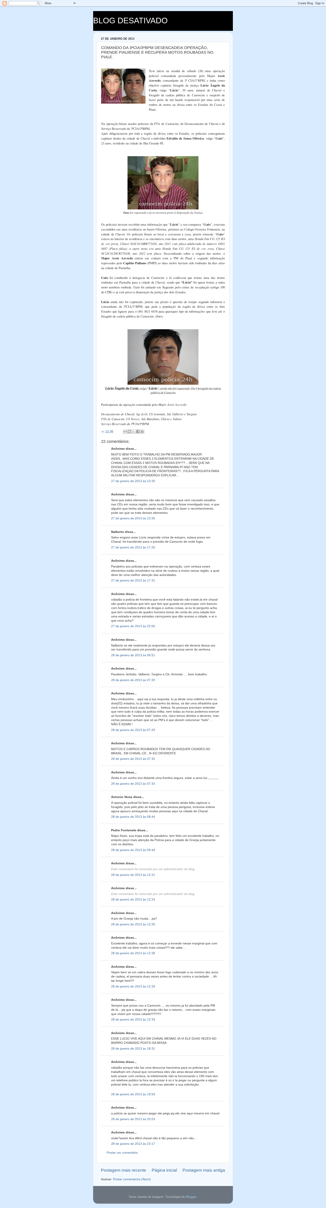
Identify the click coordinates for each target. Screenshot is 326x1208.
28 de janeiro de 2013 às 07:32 (133, 759)
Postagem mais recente (123, 1170)
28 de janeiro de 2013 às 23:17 (133, 1143)
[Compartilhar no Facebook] (138, 431)
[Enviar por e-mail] (125, 431)
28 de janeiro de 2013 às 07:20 (133, 680)
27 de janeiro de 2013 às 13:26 (133, 518)
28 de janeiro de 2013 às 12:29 (133, 986)
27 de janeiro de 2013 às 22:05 (133, 626)
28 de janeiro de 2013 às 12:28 (133, 953)
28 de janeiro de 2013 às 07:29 (133, 730)
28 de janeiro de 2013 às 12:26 (133, 924)
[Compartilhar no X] (134, 431)
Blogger (191, 1196)
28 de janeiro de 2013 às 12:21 (133, 875)
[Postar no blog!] (129, 431)
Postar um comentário (122, 1152)
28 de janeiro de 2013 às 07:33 (133, 783)
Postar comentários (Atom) (132, 1179)
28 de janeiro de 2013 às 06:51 (133, 655)
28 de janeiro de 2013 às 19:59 (133, 1094)
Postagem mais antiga (204, 1170)
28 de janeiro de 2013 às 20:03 (133, 1119)
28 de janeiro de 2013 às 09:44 (133, 850)
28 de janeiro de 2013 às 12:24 (133, 899)
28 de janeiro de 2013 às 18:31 (133, 1048)
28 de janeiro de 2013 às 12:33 (133, 1019)
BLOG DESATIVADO (130, 20)
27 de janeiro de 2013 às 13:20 (133, 481)
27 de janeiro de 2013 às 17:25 (133, 547)
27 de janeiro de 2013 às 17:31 (133, 580)
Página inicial (164, 1170)
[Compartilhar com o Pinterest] (142, 431)
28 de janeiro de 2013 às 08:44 (133, 816)
